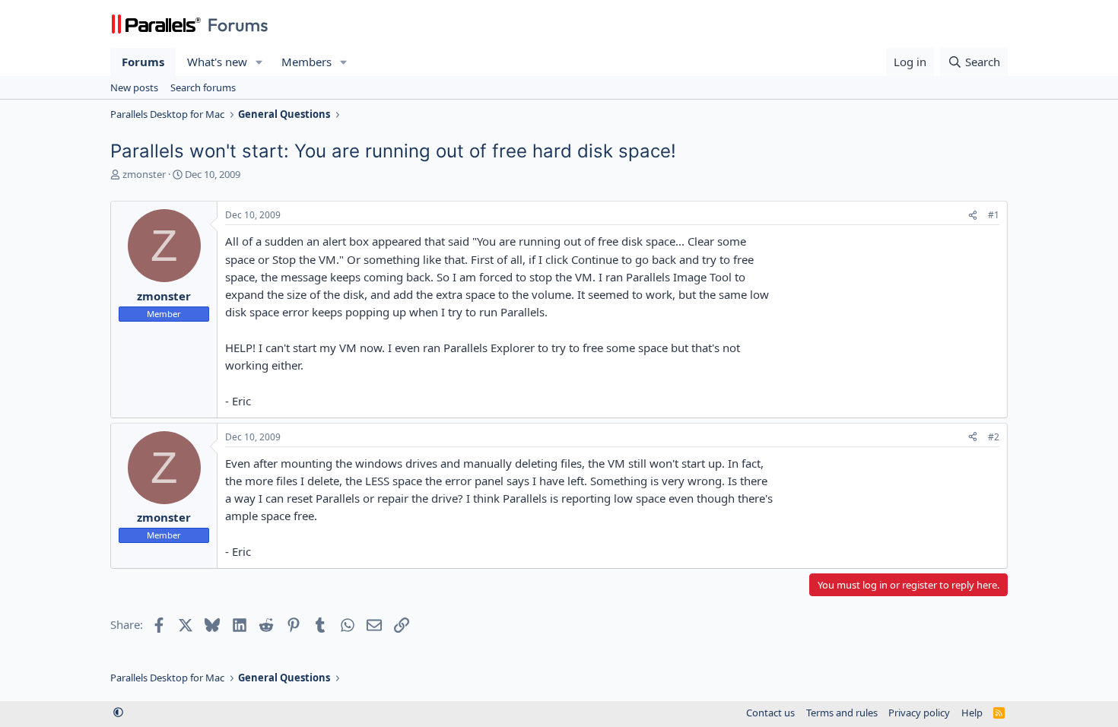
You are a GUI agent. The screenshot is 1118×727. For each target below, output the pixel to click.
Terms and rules (842, 712)
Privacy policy (919, 712)
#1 (993, 214)
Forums (143, 61)
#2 (993, 436)
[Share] (973, 215)
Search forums (203, 87)
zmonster (144, 174)
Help (972, 712)
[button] (259, 62)
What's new (217, 61)
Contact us (770, 712)
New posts (134, 87)
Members (306, 61)
